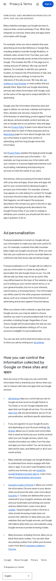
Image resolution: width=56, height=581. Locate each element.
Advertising (9, 134)
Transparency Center (14, 567)
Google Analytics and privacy (27, 477)
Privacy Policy (17, 127)
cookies (12, 510)
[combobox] (17, 576)
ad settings (39, 342)
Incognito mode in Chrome (20, 485)
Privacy (34, 560)
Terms (44, 560)
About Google (21, 560)
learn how (13, 413)
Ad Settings (13, 398)
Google (7, 560)
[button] (4, 4)
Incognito (12, 495)
